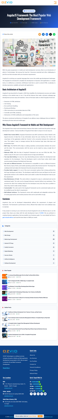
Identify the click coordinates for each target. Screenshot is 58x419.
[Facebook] (31, 393)
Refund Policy (33, 373)
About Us (32, 355)
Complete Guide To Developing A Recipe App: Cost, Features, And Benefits (24, 292)
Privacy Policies (32, 416)
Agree (40, 416)
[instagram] (41, 393)
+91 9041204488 (35, 384)
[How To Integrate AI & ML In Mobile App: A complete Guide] (4, 281)
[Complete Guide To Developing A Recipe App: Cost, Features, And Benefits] (4, 293)
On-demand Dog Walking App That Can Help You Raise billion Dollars (23, 275)
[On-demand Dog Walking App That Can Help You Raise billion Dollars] (4, 276)
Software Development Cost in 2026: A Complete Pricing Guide (22, 334)
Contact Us (33, 364)
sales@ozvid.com (8, 396)
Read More (6, 368)
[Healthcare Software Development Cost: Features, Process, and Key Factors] (4, 313)
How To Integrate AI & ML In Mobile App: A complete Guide (21, 280)
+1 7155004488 (37, 388)
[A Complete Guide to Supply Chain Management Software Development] (4, 324)
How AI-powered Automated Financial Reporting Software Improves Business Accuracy (27, 329)
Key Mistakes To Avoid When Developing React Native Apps (21, 286)
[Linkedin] (38, 393)
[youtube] (45, 393)
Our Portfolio (33, 361)
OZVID (42, 213)
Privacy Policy (33, 370)
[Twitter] (34, 393)
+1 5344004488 (37, 386)
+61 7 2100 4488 (39, 391)
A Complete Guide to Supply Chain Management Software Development (24, 323)
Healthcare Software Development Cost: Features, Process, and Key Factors (25, 312)
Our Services (33, 358)
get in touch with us (8, 217)
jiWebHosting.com (48, 416)
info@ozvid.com (8, 388)
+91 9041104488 (35, 381)
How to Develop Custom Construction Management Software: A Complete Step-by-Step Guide (29, 317)
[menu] (54, 2)
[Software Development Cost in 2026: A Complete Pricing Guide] (4, 335)
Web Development (29, 11)
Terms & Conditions (35, 367)
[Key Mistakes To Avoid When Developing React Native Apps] (4, 287)
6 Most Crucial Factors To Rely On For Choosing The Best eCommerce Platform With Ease (28, 297)
